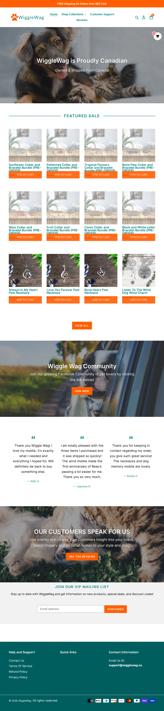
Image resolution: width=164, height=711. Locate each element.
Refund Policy (18, 671)
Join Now (82, 391)
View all (82, 325)
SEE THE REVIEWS (82, 556)
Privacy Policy (18, 677)
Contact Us (16, 660)
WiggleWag (25, 700)
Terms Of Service (20, 666)
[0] (158, 36)
